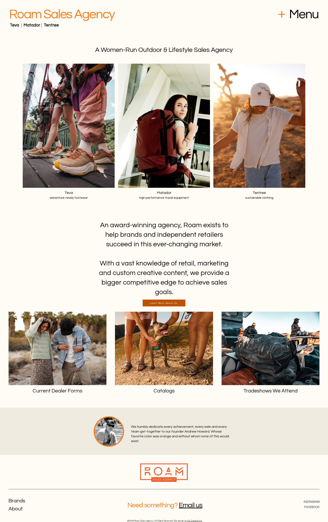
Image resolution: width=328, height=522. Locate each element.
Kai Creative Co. (194, 520)
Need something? (152, 505)
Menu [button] (303, 14)
